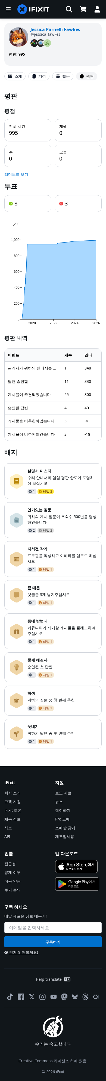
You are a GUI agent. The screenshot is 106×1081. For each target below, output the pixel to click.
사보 (8, 827)
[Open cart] (83, 9)
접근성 (10, 863)
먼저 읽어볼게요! (23, 952)
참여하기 (62, 810)
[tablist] (53, 76)
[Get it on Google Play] (77, 884)
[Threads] (85, 997)
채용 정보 (12, 819)
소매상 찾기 (65, 827)
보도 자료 (63, 792)
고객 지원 (12, 801)
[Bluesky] (75, 997)
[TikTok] (10, 997)
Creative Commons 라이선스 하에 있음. (53, 1060)
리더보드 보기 (16, 174)
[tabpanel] (53, 420)
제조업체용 (64, 836)
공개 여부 (12, 872)
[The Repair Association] (96, 997)
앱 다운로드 (66, 853)
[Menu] (8, 9)
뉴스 (59, 801)
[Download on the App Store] (76, 866)
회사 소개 (12, 792)
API (7, 836)
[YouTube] (53, 997)
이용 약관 (12, 881)
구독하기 (53, 941)
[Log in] (97, 9)
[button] (69, 9)
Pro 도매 (62, 819)
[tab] (15, 76)
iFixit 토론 (12, 810)
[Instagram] (42, 997)
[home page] (33, 9)
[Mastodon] (64, 997)
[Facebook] (21, 997)
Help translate (49, 979)
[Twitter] (32, 997)
